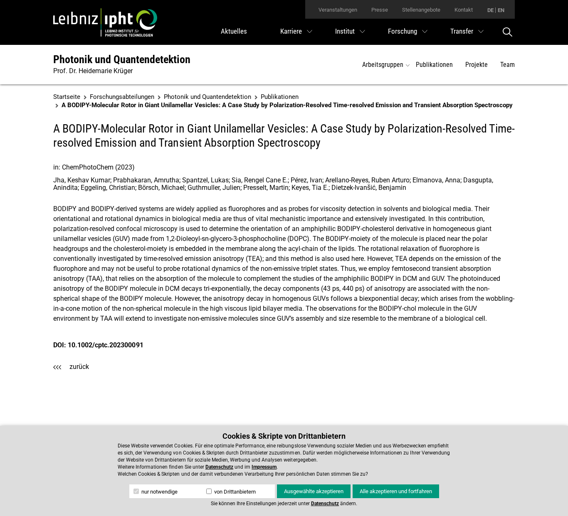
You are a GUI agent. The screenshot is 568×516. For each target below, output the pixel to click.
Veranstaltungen (338, 10)
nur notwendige (159, 492)
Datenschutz (219, 467)
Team (507, 65)
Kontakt (463, 10)
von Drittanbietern (234, 492)
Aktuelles (234, 31)
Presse (379, 10)
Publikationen (434, 65)
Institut (345, 31)
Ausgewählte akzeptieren (313, 491)
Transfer (461, 31)
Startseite (66, 97)
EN (501, 10)
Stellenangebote (421, 10)
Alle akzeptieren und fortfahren (396, 491)
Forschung (402, 31)
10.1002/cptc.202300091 (105, 345)
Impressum (264, 467)
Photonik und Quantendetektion (121, 59)
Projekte (476, 65)
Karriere (291, 31)
